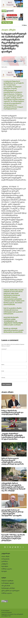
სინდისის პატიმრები (7, 580)
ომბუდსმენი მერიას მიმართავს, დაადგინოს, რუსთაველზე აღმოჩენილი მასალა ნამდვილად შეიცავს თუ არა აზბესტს (13, 487)
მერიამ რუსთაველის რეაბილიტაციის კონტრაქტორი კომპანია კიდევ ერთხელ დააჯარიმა (12, 461)
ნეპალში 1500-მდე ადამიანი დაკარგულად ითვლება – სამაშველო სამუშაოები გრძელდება (13, 537)
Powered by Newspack (6, 612)
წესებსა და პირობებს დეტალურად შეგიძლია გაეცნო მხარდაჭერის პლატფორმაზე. (14, 330)
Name (2, 364)
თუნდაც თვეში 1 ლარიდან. (12, 324)
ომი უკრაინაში (5, 585)
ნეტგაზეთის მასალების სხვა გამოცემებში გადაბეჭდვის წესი (12, 615)
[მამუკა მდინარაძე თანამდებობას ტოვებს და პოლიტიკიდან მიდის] (14, 401)
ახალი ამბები (8, 29)
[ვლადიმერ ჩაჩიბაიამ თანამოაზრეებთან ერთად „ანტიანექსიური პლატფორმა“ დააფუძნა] (14, 501)
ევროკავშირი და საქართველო (10, 590)
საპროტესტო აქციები (7, 583)
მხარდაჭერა (7, 22)
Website (3, 377)
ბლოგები (4, 571)
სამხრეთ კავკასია (6, 569)
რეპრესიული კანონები (8, 588)
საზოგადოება (5, 559)
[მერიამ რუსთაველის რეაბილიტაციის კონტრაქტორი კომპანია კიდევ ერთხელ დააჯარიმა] (14, 449)
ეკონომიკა (4, 561)
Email (2, 371)
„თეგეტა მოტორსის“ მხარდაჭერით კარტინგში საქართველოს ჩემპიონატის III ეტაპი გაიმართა (13, 436)
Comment (4, 349)
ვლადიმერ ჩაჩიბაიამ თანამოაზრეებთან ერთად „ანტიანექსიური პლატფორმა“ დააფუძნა (12, 512)
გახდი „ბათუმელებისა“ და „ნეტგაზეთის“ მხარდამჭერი (13, 321)
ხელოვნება (4, 566)
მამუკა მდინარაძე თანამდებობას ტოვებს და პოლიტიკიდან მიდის (12, 412)
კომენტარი (4, 564)
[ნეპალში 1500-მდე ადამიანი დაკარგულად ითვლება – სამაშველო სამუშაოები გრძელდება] (14, 526)
